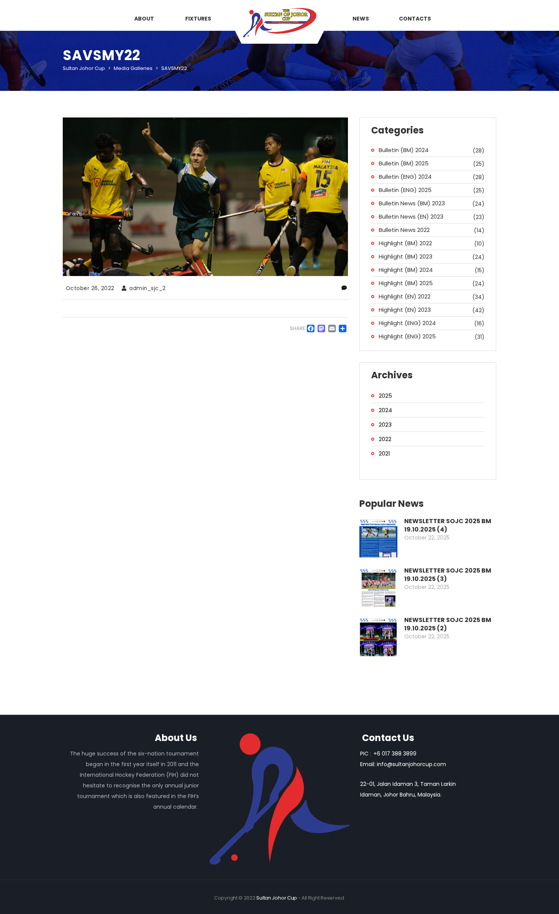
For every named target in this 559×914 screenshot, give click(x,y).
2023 (385, 424)
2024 (385, 410)
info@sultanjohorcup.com (411, 764)
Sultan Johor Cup (276, 897)
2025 (385, 396)
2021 (384, 453)
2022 (385, 439)
